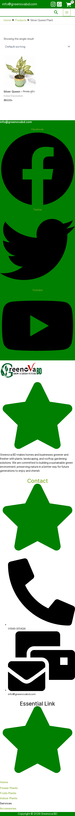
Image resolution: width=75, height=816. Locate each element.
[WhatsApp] (59, 4)
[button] (56, 12)
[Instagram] (53, 4)
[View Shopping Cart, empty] (67, 4)
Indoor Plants (8, 798)
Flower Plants (9, 788)
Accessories (8, 808)
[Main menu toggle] (67, 12)
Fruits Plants (8, 793)
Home (4, 782)
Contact (37, 481)
